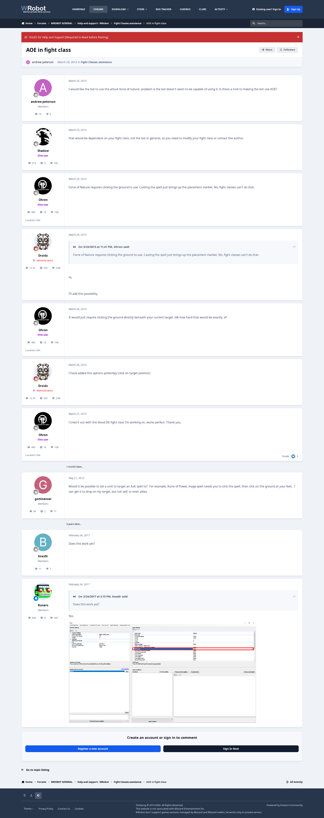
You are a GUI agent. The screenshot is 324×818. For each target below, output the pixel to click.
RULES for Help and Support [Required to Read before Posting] (68, 37)
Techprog (141, 805)
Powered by (285, 805)
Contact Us (64, 808)
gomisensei (43, 499)
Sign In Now (231, 748)
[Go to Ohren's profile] (43, 186)
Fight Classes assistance (96, 62)
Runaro (43, 605)
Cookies (79, 808)
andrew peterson (43, 62)
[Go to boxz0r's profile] (43, 542)
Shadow (43, 151)
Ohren (43, 200)
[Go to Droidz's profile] (43, 241)
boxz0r (43, 556)
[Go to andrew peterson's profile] (28, 62)
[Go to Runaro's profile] (43, 591)
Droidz (43, 256)
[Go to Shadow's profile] (43, 137)
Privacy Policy (46, 808)
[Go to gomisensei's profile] (43, 485)
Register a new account (93, 748)
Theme (28, 808)
